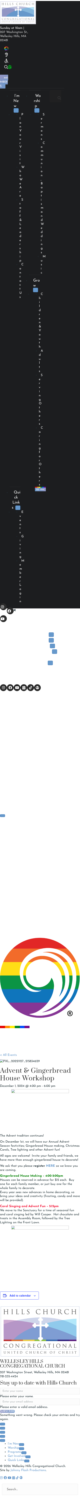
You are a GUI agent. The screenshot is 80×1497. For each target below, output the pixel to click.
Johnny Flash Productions (28, 1470)
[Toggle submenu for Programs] (52, 646)
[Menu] (2, 815)
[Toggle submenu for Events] (50, 663)
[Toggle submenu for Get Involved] (54, 651)
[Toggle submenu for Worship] (36, 110)
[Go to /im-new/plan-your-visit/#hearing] (5, 55)
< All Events (8, 1055)
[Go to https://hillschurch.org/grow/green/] (7, 67)
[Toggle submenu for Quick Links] (17, 507)
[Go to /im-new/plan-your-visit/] (5, 61)
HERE (51, 1166)
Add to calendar (20, 1295)
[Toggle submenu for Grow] (35, 290)
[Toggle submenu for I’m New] (16, 110)
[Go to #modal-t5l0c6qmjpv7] (3, 67)
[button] (3, 606)
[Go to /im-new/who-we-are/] (5, 48)
